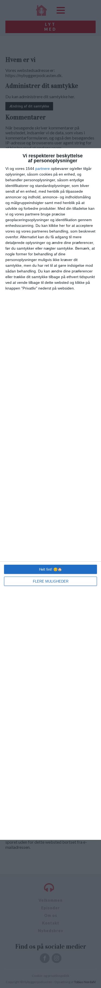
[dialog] (50, 494)
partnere (42, 168)
